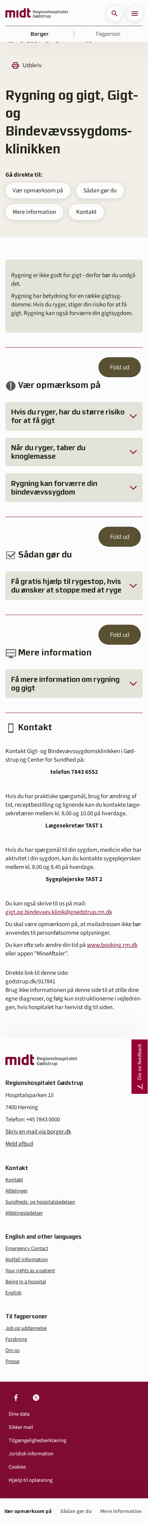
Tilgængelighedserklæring (37, 1440)
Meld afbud (19, 1144)
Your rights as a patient (30, 1270)
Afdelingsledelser (24, 1213)
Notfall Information (26, 1259)
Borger (40, 34)
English (13, 1293)
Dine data (19, 1414)
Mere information (34, 212)
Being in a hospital (25, 1281)
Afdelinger (16, 1191)
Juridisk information (31, 1453)
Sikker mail (21, 1427)
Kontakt (86, 212)
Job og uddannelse (26, 1328)
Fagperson (108, 34)
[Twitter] (36, 1397)
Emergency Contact (26, 1248)
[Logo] (36, 13)
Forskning (16, 1339)
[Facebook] (16, 1397)
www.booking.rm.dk (112, 945)
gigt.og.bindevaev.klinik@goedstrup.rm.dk (58, 912)
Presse (12, 1361)
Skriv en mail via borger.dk (38, 1131)
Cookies (17, 1467)
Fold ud (119, 367)
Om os (12, 1350)
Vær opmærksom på (38, 190)
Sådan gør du (100, 190)
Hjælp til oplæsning (30, 1480)
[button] (114, 13)
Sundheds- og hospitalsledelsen (40, 1202)
